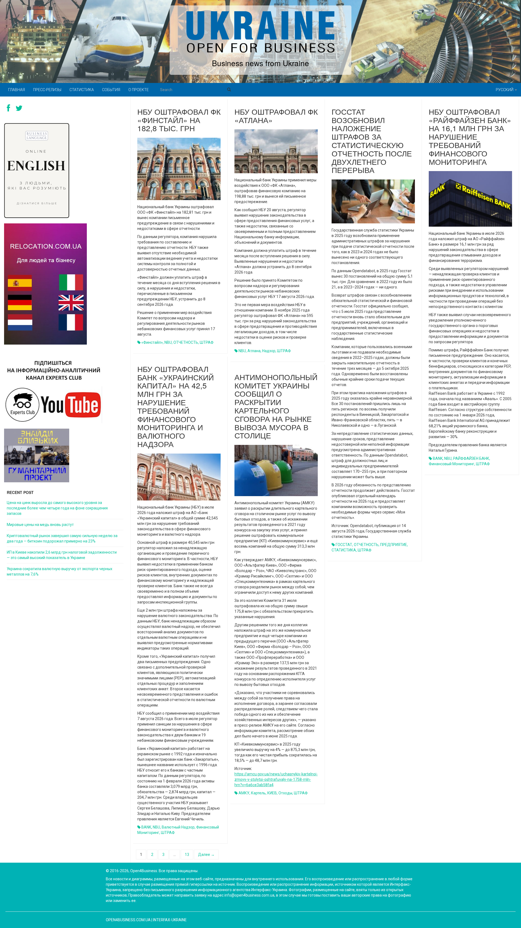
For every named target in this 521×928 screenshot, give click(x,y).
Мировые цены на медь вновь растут (40, 524)
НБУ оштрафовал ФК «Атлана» (276, 115)
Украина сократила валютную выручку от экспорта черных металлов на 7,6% (59, 571)
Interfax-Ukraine (170, 920)
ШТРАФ (207, 342)
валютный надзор (178, 827)
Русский (505, 90)
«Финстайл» (152, 342)
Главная (16, 90)
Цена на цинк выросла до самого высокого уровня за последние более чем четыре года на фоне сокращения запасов (57, 508)
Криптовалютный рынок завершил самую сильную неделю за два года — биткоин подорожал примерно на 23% (62, 538)
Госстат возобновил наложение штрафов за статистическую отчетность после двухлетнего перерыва (372, 140)
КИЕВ (272, 793)
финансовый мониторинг (451, 464)
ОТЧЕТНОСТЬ (185, 342)
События (111, 90)
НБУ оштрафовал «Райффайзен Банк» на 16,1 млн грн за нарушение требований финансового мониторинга (470, 136)
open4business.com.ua (128, 920)
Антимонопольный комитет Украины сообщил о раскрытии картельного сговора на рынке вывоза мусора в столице (275, 406)
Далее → (206, 854)
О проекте (138, 90)
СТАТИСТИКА (344, 550)
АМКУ (244, 793)
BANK (438, 458)
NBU (168, 342)
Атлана (253, 351)
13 (187, 854)
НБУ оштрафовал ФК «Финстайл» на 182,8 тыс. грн (179, 120)
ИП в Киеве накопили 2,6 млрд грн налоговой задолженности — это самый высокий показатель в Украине (62, 555)
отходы (285, 793)
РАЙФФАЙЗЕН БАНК (471, 458)
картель (258, 793)
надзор (268, 351)
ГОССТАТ (344, 544)
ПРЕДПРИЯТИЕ (393, 544)
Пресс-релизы (47, 90)
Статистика (81, 90)
